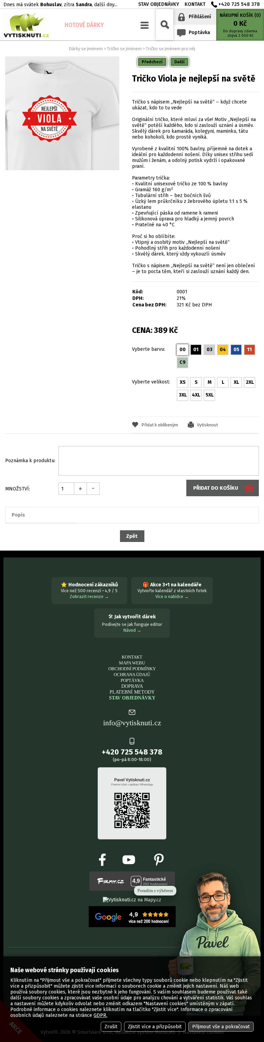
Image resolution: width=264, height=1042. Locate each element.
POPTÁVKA (132, 680)
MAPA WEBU (132, 662)
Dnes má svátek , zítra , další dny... (60, 5)
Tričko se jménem (124, 48)
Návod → (132, 630)
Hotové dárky (84, 25)
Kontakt (195, 4)
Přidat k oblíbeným (159, 424)
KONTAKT (132, 657)
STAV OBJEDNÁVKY (132, 698)
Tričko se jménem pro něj (170, 48)
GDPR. (100, 1015)
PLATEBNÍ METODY (132, 692)
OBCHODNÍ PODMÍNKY (132, 668)
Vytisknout (207, 424)
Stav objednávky (158, 4)
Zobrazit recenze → (89, 596)
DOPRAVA (132, 686)
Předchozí (152, 61)
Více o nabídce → (172, 596)
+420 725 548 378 (239, 4)
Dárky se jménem (86, 48)
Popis (18, 515)
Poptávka (199, 32)
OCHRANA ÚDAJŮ (132, 674)
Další (179, 61)
